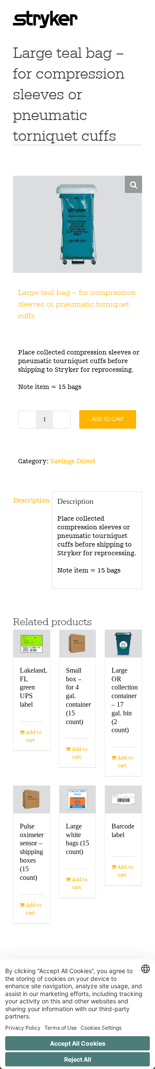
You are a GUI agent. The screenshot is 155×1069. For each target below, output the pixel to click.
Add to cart (108, 419)
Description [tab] (29, 500)
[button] (133, 184)
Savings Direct (73, 461)
